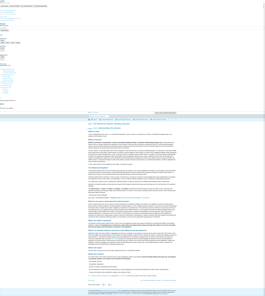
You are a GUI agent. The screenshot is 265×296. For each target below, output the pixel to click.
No (111, 284)
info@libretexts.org (163, 293)
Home (95, 119)
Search (90, 116)
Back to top (90, 280)
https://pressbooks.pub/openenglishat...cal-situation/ (135, 197)
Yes (105, 284)
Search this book (4, 25)
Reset (2, 40)
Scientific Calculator (8, 80)
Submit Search (4, 30)
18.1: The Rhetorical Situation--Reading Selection (99, 275)
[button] (5, 91)
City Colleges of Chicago (124, 119)
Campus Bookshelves (107, 119)
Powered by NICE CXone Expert (110, 290)
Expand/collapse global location (176, 119)
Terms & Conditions (125, 293)
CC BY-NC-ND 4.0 (123, 275)
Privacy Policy (115, 293)
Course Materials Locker (141, 119)
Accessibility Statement (135, 293)
